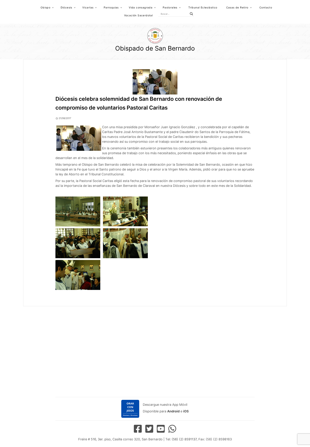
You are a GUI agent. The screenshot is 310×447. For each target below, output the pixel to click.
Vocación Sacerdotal (138, 15)
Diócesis (66, 7)
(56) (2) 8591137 (184, 439)
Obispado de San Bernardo (155, 48)
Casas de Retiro (237, 7)
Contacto (265, 7)
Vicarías (87, 7)
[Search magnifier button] (191, 13)
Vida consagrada (140, 7)
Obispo (45, 7)
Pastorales (170, 7)
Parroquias (111, 7)
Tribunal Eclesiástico (202, 7)
